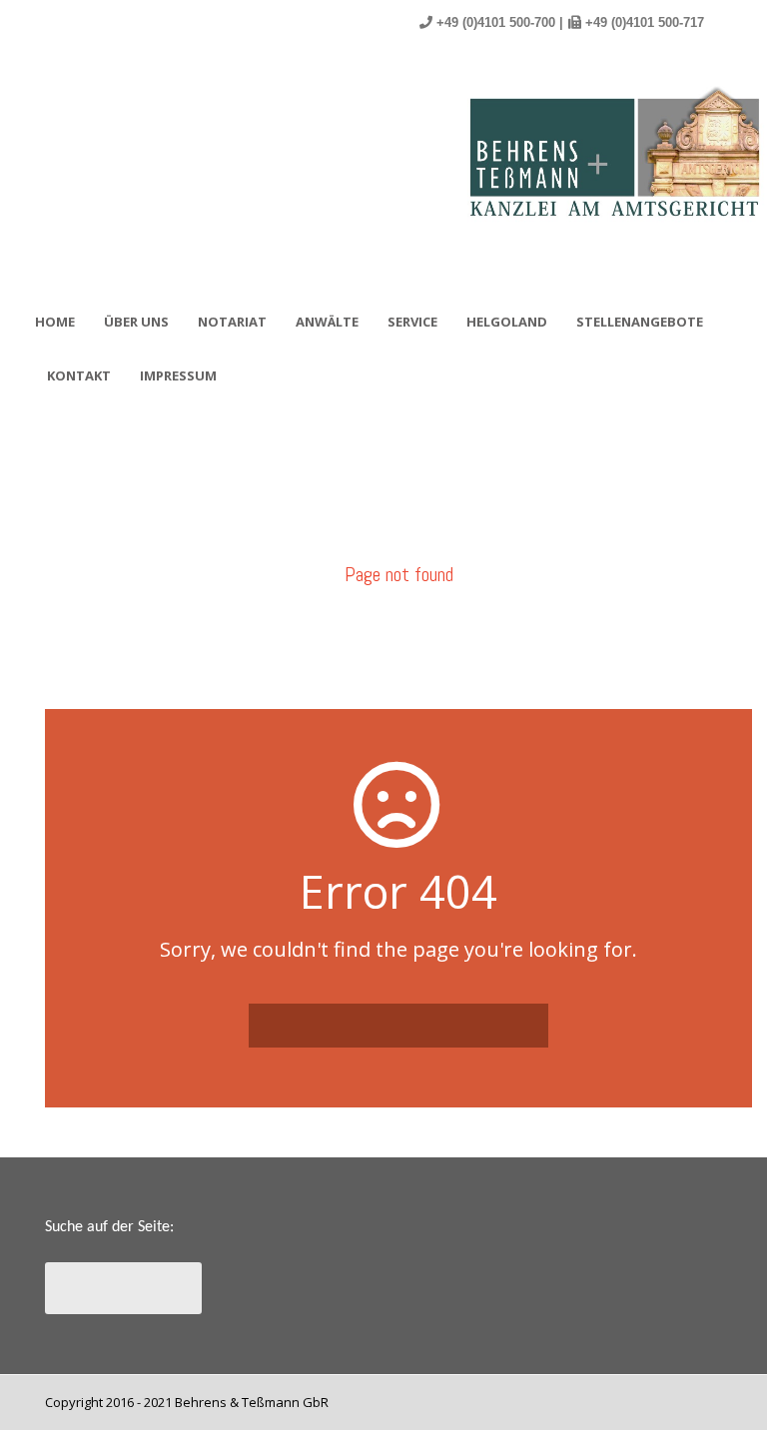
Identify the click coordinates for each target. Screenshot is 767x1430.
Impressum (178, 375)
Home (55, 322)
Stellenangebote (639, 322)
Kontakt (79, 375)
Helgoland (506, 322)
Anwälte (327, 322)
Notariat (232, 322)
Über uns (136, 322)
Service (412, 322)
